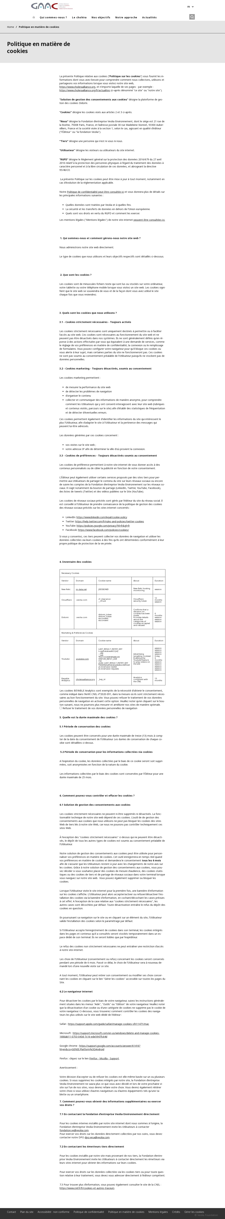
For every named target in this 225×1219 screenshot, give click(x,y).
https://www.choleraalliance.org (77, 86)
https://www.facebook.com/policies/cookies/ (103, 530)
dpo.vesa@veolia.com (97, 1137)
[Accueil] (33, 17)
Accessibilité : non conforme (53, 1212)
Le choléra (79, 17)
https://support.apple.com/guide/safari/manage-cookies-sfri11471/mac (108, 1024)
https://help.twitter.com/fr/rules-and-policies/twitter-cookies (109, 521)
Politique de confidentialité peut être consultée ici (95, 191)
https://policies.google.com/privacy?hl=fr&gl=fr (103, 525)
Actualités (149, 17)
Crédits (176, 1212)
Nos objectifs (101, 17)
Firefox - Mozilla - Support (104, 1058)
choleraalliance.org (85, 679)
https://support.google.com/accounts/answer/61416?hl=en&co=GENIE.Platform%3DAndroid (100, 1047)
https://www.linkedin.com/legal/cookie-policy (101, 517)
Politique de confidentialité (89, 1212)
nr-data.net (81, 589)
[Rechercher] (192, 17)
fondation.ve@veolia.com (74, 1130)
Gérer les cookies (194, 1212)
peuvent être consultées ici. (149, 219)
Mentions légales (158, 1212)
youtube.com (82, 659)
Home (10, 27)
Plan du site (26, 1212)
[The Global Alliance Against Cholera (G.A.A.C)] (52, 6)
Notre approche (126, 17)
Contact (11, 1212)
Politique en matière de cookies (126, 1212)
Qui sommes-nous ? (53, 17)
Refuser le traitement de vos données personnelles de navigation (99, 708)
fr (188, 6)
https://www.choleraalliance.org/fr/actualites (84, 90)
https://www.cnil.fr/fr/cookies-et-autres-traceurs (87, 1188)
